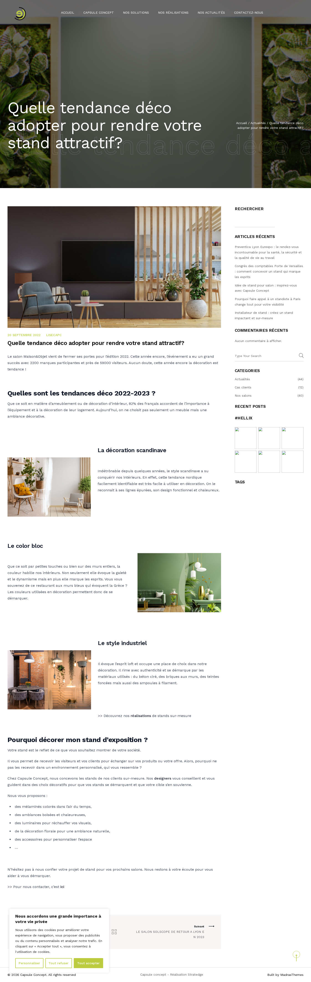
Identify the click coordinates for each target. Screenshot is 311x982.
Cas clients (243, 387)
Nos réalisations (173, 12)
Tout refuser (58, 963)
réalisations (141, 716)
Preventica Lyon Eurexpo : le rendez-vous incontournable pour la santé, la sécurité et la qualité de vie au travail (268, 252)
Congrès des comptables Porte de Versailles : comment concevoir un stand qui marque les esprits (269, 271)
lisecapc (54, 335)
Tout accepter (88, 963)
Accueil (67, 12)
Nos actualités (211, 12)
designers (162, 778)
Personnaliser (29, 963)
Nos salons (243, 395)
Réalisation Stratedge (186, 974)
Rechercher (249, 208)
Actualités (258, 123)
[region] (59, 941)
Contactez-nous (248, 12)
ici (62, 887)
